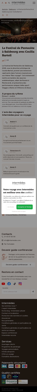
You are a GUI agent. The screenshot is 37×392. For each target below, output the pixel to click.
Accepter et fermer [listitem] (24, 207)
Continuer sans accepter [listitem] (19, 211)
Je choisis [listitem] (10, 207)
